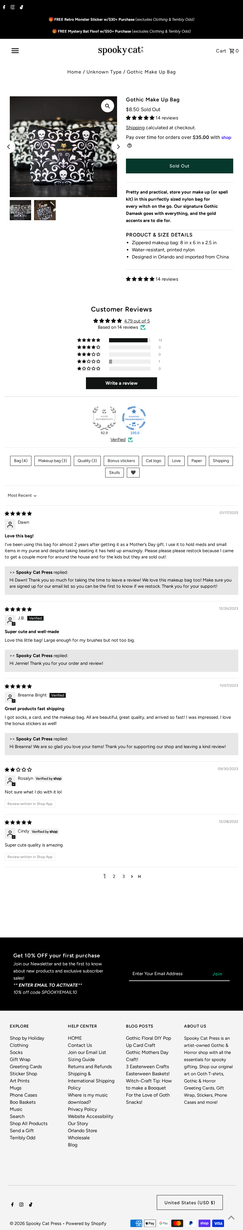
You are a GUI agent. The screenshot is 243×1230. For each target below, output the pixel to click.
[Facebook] (3, 8)
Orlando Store (82, 1130)
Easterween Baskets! (148, 1073)
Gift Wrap (20, 1059)
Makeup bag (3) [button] (52, 460)
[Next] (117, 146)
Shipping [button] (221, 460)
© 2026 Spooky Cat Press (36, 1223)
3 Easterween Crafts (147, 1066)
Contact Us (80, 1045)
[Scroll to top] (231, 1218)
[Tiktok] (20, 8)
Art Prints (19, 1081)
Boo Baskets (23, 1102)
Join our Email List (87, 1052)
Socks (16, 1052)
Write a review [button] (121, 383)
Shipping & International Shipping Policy (91, 1081)
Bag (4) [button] (21, 460)
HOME (75, 1038)
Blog (72, 1145)
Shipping (135, 127)
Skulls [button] (114, 472)
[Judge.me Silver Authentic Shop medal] (104, 418)
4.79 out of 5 (137, 321)
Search (17, 1116)
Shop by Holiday (27, 1038)
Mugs (15, 1088)
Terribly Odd (22, 1137)
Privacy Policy (82, 1109)
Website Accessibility (90, 1116)
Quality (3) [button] (87, 460)
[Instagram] (12, 8)
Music (16, 1109)
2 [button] (114, 876)
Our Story (78, 1123)
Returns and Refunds (90, 1066)
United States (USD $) (189, 1202)
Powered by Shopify (86, 1223)
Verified (118, 439)
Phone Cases (23, 1095)
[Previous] (8, 146)
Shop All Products (28, 1123)
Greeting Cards (26, 1066)
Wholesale (79, 1137)
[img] (18, 513)
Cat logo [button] (153, 460)
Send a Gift (22, 1130)
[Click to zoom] (107, 105)
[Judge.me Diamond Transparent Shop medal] (134, 418)
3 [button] (123, 876)
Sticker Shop (23, 1073)
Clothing (19, 1045)
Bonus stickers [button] (121, 460)
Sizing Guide (81, 1059)
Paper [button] (196, 460)
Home (74, 72)
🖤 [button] (133, 472)
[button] (141, 118)
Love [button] (176, 460)
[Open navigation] (27, 50)
